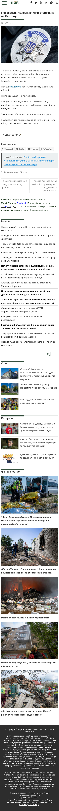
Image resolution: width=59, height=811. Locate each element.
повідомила (15, 86)
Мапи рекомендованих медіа (35, 803)
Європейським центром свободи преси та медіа (32, 780)
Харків (25, 172)
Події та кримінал (11, 172)
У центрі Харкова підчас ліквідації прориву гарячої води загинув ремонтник (44, 186)
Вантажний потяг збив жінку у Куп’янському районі (14, 184)
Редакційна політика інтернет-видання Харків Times (30, 800)
